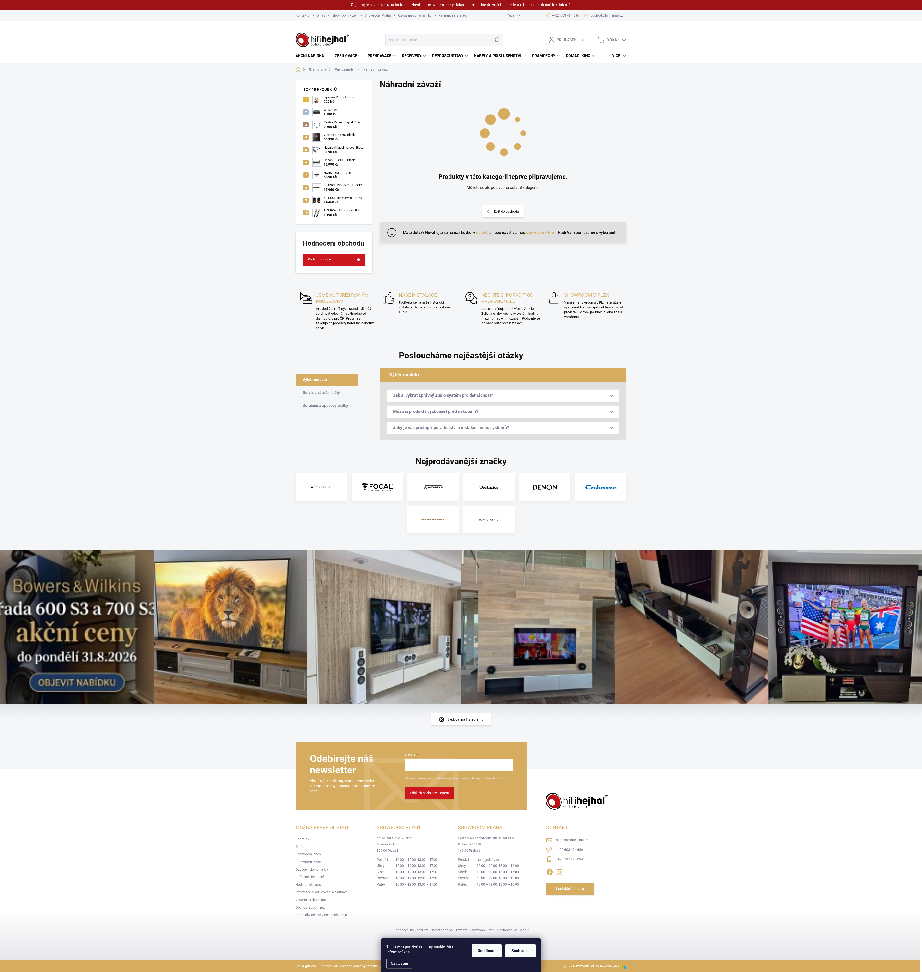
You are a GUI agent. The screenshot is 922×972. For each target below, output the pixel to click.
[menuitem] (313, 56)
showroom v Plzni (541, 232)
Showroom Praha (378, 15)
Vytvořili (569, 966)
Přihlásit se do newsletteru (429, 793)
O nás (320, 15)
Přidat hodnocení (320, 259)
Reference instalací (452, 15)
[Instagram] (559, 871)
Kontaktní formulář (570, 889)
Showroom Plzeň (345, 15)
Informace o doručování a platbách (322, 892)
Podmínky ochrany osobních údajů (321, 915)
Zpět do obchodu (506, 211)
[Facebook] (549, 871)
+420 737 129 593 (569, 859)
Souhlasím (520, 950)
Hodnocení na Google (513, 930)
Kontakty (302, 15)
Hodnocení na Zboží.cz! (410, 930)
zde (407, 952)
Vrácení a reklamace (311, 900)
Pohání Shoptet (608, 966)
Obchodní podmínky (310, 907)
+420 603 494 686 (569, 849)
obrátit (481, 232)
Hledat (497, 40)
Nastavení (399, 963)
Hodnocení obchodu (311, 885)
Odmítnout (487, 950)
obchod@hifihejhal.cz (572, 840)
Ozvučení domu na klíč (414, 15)
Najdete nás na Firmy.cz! (449, 930)
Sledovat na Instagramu (465, 719)
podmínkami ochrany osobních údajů (476, 778)
